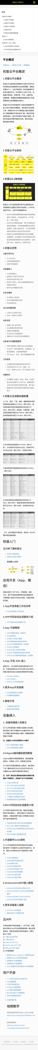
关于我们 (15, 1042)
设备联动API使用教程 (14, 963)
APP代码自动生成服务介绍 (16, 622)
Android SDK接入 (13, 676)
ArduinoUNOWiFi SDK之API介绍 (18, 897)
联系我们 (23, 1042)
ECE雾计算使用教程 (14, 990)
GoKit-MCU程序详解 (14, 877)
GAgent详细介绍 (12, 783)
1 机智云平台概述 (8, 20)
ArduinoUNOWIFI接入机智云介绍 (18, 888)
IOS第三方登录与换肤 (14, 639)
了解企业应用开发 (11, 937)
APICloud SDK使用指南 (15, 682)
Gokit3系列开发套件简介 (15, 861)
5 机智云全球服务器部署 (10, 33)
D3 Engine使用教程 (14, 987)
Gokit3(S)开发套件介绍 (15, 869)
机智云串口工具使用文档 (15, 913)
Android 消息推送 (13, 647)
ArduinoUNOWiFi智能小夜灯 (17, 899)
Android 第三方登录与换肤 (16, 650)
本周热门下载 (16, 65)
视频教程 (26, 65)
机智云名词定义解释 (14, 557)
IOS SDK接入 (11, 679)
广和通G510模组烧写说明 (16, 797)
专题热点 (6, 65)
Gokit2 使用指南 (12, 858)
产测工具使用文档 (13, 984)
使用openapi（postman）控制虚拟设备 (20, 955)
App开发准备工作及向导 (15, 611)
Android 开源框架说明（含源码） (18, 644)
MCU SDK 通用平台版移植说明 (18, 826)
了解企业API (9, 939)
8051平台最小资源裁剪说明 (16, 834)
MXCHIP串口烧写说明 (14, 791)
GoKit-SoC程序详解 (14, 874)
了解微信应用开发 (13, 706)
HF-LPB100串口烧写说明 (16, 785)
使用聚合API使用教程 (14, 961)
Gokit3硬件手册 (12, 863)
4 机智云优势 (7, 29)
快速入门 (5, 36)
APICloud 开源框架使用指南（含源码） (20, 655)
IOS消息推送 (11, 636)
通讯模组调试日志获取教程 (16, 799)
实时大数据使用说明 (14, 996)
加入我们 (31, 1042)
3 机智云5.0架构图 (9, 26)
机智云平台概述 (7, 16)
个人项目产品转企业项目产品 (17, 979)
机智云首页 (7, 1042)
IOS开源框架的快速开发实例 (17, 641)
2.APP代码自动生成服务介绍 (12, 49)
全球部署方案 (11, 1000)
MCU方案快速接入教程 (15, 745)
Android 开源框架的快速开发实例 (18, 653)
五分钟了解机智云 (8, 39)
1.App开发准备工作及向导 (11, 46)
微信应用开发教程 (13, 709)
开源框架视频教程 (13, 695)
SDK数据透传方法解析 (15, 692)
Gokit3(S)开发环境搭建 (15, 872)
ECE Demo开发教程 (14, 910)
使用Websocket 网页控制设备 (17, 958)
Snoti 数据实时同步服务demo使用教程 (20, 966)
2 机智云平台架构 (8, 23)
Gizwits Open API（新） (13, 945)
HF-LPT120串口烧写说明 (15, 788)
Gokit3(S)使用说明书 (14, 866)
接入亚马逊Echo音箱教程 (16, 993)
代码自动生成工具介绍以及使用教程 (19, 823)
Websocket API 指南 (12, 948)
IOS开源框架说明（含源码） (17, 633)
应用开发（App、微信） (9, 43)
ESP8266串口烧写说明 (15, 794)
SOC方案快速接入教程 (15, 748)
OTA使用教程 (11, 982)
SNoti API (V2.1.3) (11, 942)
